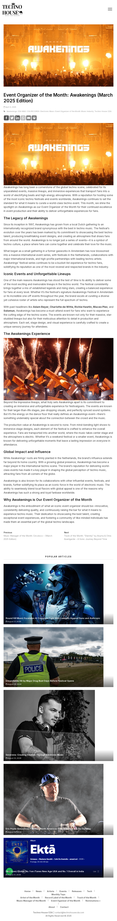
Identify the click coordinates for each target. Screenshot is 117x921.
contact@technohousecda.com (69, 912)
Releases (77, 891)
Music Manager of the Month (31, 900)
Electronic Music (47, 111)
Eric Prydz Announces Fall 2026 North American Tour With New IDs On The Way (48, 828)
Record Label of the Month (58, 897)
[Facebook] (6, 117)
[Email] (28, 117)
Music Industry (87, 111)
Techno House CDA (102, 111)
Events (63, 891)
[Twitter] (11, 117)
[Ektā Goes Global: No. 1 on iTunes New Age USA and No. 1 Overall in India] (59, 858)
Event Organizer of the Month (68, 111)
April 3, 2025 (10, 107)
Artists (50, 891)
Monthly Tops (58, 894)
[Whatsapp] (23, 117)
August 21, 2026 (14, 875)
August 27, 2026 (14, 622)
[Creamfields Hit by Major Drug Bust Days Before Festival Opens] (59, 657)
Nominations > (92, 900)
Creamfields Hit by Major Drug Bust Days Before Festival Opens (40, 680)
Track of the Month (86, 897)
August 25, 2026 (14, 758)
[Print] (34, 117)
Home (27, 891)
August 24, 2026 (14, 832)
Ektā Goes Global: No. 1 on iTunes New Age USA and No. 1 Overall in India (45, 871)
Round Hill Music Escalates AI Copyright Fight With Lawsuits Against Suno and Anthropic (53, 618)
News (39, 891)
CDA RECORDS (33, 111)
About (52, 907)
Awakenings (12, 111)
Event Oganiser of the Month (65, 900)
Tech (89, 891)
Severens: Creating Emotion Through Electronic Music (35, 754)
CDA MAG (22, 111)
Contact (64, 907)
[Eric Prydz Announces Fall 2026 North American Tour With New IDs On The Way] (59, 799)
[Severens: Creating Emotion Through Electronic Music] (59, 725)
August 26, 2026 (14, 684)
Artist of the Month (30, 897)
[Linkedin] (17, 117)
